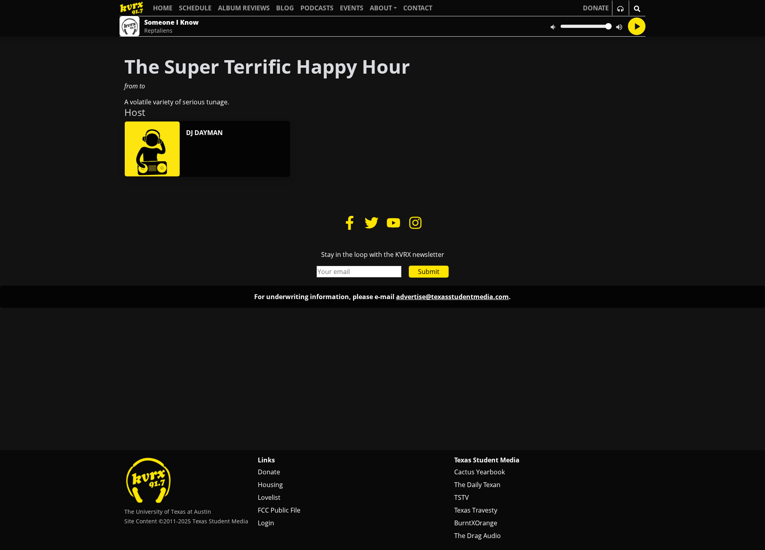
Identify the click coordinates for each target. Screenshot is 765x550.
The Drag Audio (477, 535)
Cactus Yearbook (479, 472)
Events (351, 8)
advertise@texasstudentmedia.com (452, 296)
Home (163, 8)
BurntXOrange (475, 523)
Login (266, 523)
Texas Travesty (475, 510)
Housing (270, 484)
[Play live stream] (636, 26)
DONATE (596, 8)
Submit (428, 271)
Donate (269, 472)
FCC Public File (279, 510)
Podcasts (316, 8)
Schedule (195, 8)
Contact (417, 8)
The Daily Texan (477, 484)
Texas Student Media (487, 460)
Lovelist (269, 497)
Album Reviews (244, 8)
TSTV (461, 497)
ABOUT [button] (381, 8)
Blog (285, 8)
